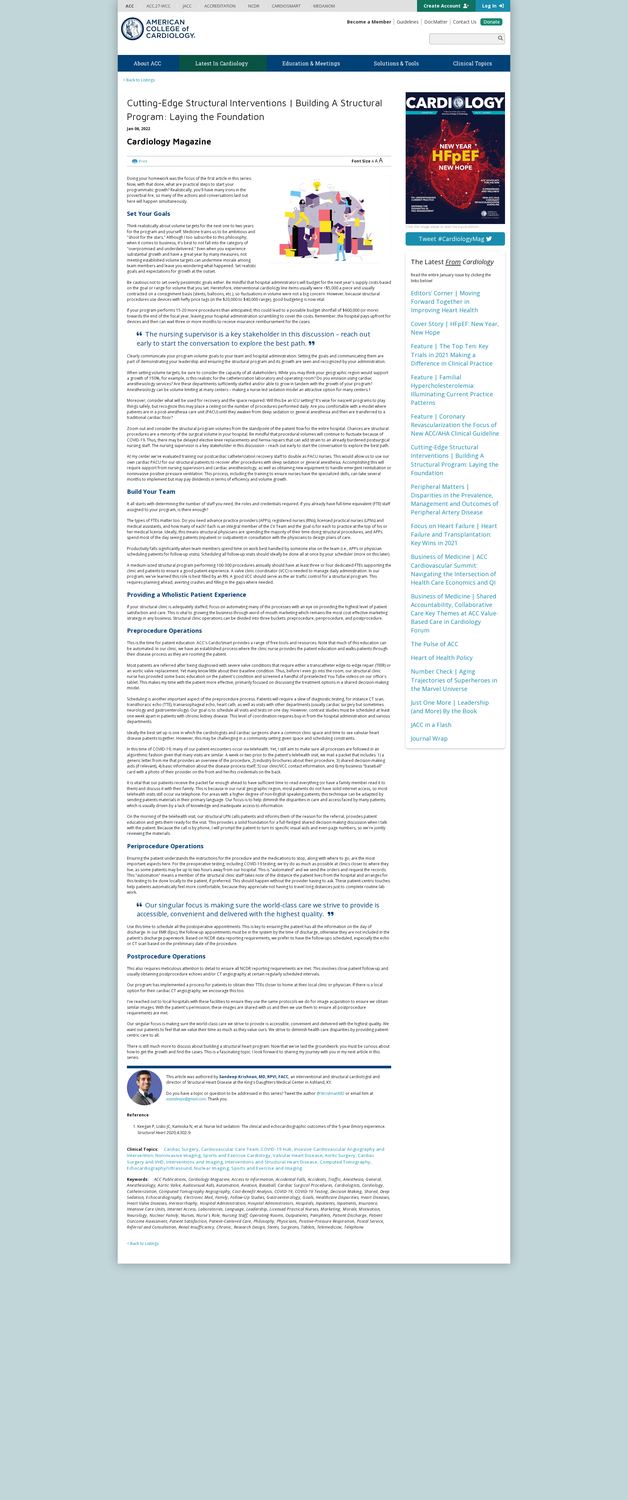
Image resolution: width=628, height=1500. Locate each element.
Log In (490, 6)
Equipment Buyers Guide (341, 1341)
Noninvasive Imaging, (179, 1149)
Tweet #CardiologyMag (452, 239)
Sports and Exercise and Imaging (266, 1161)
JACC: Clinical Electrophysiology (347, 1435)
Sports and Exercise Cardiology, (238, 1149)
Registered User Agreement (180, 1486)
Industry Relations (142, 1341)
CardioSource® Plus (240, 1360)
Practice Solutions (334, 1316)
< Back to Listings (139, 80)
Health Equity (138, 1316)
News (227, 1297)
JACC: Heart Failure (335, 1441)
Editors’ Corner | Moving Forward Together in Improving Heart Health (445, 301)
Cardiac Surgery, (182, 1143)
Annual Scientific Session (244, 1397)
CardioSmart (431, 1345)
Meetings (230, 1391)
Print (175, 144)
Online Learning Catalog (244, 1334)
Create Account (443, 6)
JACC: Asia (327, 1397)
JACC (322, 1385)
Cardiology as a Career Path (344, 1303)
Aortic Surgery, (341, 1149)
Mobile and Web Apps (338, 1353)
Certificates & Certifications (247, 1366)
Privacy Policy (138, 1486)
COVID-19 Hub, (277, 1143)
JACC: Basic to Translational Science (350, 1403)
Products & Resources (242, 1341)
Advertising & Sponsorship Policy (221, 1480)
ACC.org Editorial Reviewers (415, 1480)
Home (158, 1273)
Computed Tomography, (346, 1155)
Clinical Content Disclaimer (361, 1480)
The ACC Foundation (145, 1303)
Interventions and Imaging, (195, 1155)
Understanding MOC (241, 1385)
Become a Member (143, 1366)
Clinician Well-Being (336, 1297)
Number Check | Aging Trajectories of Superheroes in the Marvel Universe (454, 679)
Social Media (299, 1480)
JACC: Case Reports (336, 1429)
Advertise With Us (170, 1480)
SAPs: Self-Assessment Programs (252, 1353)
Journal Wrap (429, 738)
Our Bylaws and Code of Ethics (154, 1335)
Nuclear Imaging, (212, 1161)
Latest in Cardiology (186, 1273)
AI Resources (330, 1347)
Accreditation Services (446, 1332)
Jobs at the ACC (140, 1328)
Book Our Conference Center (153, 1347)
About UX (323, 1480)
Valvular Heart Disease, (299, 1149)
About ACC (139, 1289)
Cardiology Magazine (241, 1303)
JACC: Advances (332, 1391)
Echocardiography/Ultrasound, (160, 1161)
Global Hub (136, 1397)
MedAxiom (429, 1358)
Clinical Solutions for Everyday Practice (353, 1322)
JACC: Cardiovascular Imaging (345, 1416)
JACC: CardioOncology (338, 1410)
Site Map (281, 1486)
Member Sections (142, 1385)
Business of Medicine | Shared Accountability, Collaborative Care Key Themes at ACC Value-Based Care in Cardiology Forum (454, 613)
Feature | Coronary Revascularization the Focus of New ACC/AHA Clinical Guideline (455, 424)
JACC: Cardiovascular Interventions (350, 1422)
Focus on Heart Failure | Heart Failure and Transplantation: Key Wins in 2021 (454, 534)
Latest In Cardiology (248, 1289)
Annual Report (458, 1480)
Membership (142, 1358)
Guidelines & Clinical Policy (246, 1310)
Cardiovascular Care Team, (231, 1143)
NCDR (422, 1320)
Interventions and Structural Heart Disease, (272, 1155)
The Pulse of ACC (434, 644)
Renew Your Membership (149, 1372)
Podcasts (230, 1316)
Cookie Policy (256, 1486)
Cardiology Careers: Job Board (346, 1310)
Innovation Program (144, 1322)
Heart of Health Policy (442, 658)
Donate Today (147, 1417)
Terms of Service (225, 1486)
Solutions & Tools (339, 1289)
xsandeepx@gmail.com (186, 1082)
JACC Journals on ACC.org (351, 1376)
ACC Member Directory (147, 1403)
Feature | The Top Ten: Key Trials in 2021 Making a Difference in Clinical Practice (452, 354)
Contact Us (429, 1371)
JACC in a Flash (431, 725)
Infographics (329, 1328)
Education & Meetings (250, 1326)
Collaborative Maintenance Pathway (255, 1379)
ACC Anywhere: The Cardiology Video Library (263, 1347)
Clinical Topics (337, 1364)
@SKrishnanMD (330, 1076)
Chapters (134, 1391)
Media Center (138, 1480)
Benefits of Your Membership (153, 1379)
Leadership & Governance (150, 1297)
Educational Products (337, 1335)
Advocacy (135, 1310)
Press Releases (270, 1480)
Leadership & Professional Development (259, 1372)
